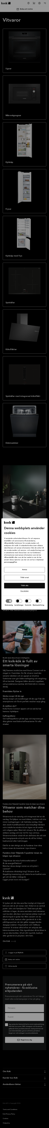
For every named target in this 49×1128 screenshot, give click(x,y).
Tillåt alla (24, 585)
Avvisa (24, 569)
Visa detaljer (24, 591)
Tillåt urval (24, 577)
